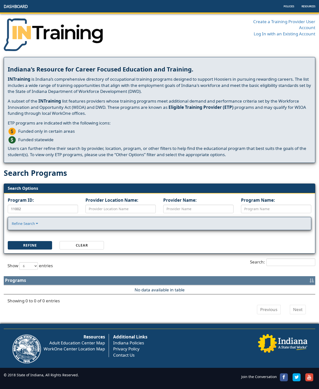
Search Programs (35, 173)
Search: (257, 262)
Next (298, 309)
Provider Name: (180, 200)
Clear (82, 245)
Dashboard (16, 6)
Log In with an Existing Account (284, 34)
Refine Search (24, 223)
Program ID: (21, 200)
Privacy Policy (126, 349)
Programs (15, 280)
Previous (268, 309)
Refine (30, 245)
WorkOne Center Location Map (74, 349)
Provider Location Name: (111, 200)
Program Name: (258, 200)
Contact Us (124, 355)
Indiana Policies (128, 343)
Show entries (30, 265)
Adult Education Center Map (77, 343)
